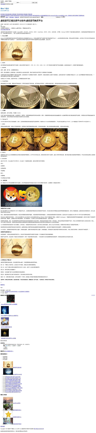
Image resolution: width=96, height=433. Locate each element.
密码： (18, 2)
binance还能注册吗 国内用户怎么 (13, 392)
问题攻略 (14, 14)
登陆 (33, 2)
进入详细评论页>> (9, 351)
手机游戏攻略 (20, 14)
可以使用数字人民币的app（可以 (13, 389)
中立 (9, 345)
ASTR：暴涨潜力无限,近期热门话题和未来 (74, 15)
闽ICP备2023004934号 (39, 428)
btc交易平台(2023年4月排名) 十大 (13, 378)
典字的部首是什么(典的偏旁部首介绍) (41, 15)
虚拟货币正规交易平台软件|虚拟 (13, 376)
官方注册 (3, 29)
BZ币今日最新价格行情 (6, 326)
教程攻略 (11, 17)
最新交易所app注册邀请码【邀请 (13, 386)
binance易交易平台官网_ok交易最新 (9, 304)
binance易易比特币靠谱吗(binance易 (14, 383)
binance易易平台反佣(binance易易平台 (9, 315)
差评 (20, 345)
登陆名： (3, 2)
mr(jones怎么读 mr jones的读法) (57, 15)
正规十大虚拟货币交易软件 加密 (13, 381)
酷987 (7, 17)
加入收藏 (11, 4)
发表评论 (5, 348)
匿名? (6, 347)
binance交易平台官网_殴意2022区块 (14, 390)
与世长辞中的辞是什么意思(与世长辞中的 (10, 15)
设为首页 (7, 4)
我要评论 (3, 284)
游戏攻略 (25, 14)
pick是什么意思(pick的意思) (26, 15)
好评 (15, 345)
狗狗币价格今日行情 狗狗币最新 (13, 382)
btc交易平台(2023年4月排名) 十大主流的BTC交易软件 (17, 291)
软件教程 (3, 14)
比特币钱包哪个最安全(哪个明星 (13, 379)
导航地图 (3, 4)
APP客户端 (7, 29)
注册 (36, 2)
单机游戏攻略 (8, 14)
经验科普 (30, 14)
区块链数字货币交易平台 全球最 (8, 338)
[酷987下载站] (5, 11)
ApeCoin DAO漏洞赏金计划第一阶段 (14, 387)
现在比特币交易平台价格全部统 (13, 385)
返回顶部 (3, 426)
